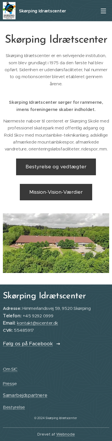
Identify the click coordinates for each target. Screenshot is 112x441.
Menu (103, 10)
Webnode (65, 434)
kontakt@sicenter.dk (37, 323)
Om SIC (10, 369)
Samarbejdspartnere (25, 395)
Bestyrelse (14, 407)
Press (8, 383)
